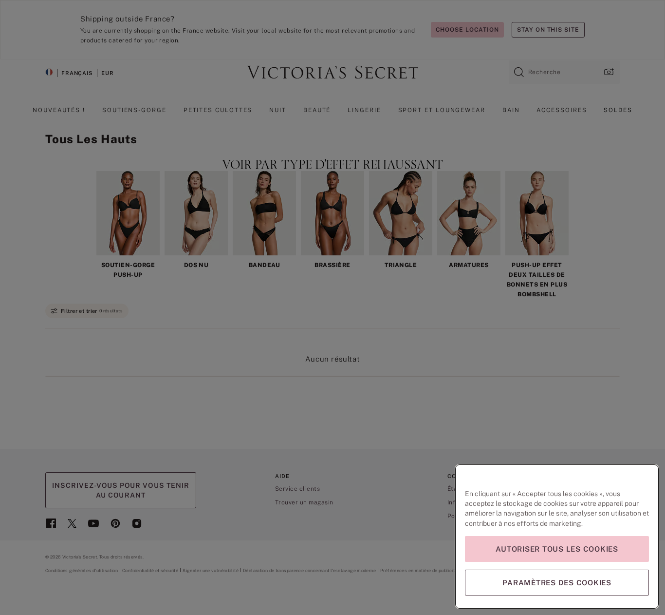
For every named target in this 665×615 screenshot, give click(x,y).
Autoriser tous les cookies (557, 549)
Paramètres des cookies (556, 582)
